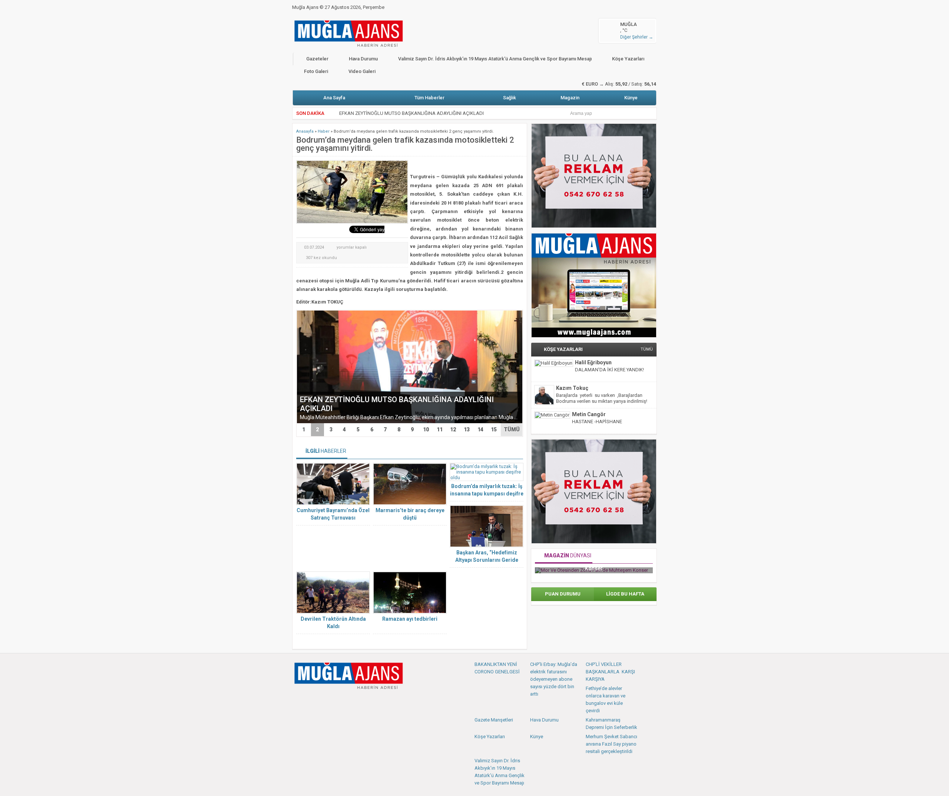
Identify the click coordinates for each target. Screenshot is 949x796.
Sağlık (509, 97)
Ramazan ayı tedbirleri (409, 619)
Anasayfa (305, 131)
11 (440, 429)
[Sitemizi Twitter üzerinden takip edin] (310, 700)
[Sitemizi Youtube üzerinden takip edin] (322, 700)
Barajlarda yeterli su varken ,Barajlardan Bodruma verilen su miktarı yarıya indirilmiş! (601, 398)
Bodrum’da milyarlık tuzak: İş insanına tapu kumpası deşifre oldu (486, 493)
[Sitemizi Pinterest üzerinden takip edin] (335, 700)
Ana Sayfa (334, 97)
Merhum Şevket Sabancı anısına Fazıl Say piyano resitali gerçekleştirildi (611, 744)
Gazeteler (317, 59)
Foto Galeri (316, 71)
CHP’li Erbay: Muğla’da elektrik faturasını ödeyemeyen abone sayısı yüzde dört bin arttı (553, 679)
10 (426, 429)
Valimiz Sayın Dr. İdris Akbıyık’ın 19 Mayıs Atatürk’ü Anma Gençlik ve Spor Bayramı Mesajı (495, 59)
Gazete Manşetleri (493, 720)
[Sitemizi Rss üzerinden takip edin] (347, 700)
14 (480, 429)
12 (453, 429)
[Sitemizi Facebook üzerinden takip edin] (298, 700)
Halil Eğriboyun (593, 362)
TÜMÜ (512, 429)
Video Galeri (362, 71)
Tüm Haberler (429, 97)
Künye (631, 97)
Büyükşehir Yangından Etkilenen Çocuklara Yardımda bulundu (404, 113)
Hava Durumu (363, 59)
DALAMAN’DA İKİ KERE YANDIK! (609, 369)
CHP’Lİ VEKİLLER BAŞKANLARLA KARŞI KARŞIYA (610, 671)
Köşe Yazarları (628, 59)
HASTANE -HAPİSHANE (597, 421)
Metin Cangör (589, 414)
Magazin (570, 97)
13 (467, 429)
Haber (324, 131)
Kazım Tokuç (572, 388)
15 (494, 429)
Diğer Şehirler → (636, 37)
